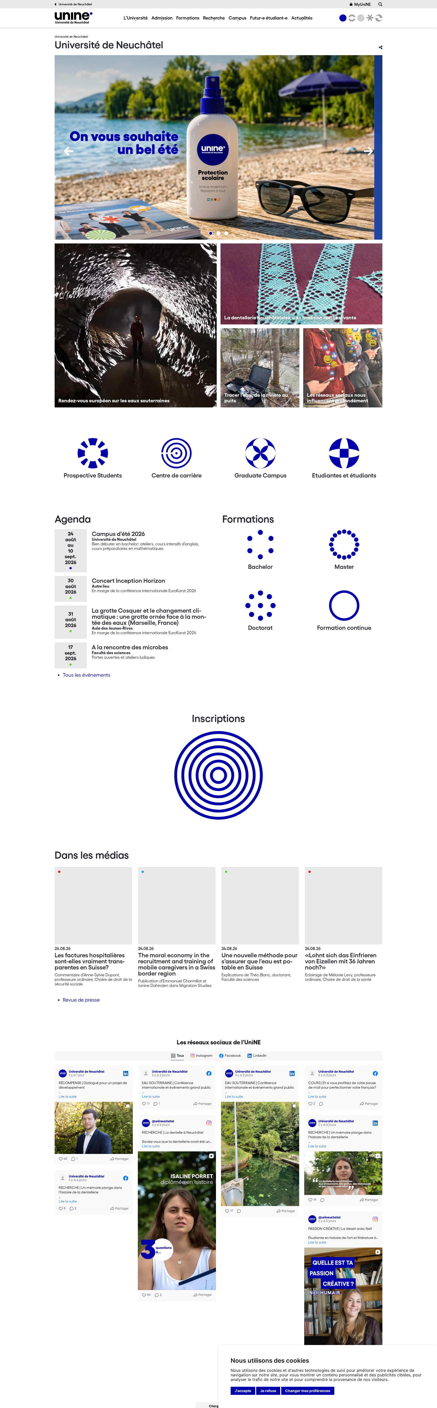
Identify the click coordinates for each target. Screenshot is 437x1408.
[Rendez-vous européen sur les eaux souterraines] (136, 325)
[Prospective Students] (92, 455)
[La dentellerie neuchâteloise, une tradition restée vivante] (302, 283)
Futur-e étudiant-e (269, 17)
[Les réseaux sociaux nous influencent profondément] (342, 367)
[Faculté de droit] (369, 18)
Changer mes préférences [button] (307, 1391)
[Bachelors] (260, 546)
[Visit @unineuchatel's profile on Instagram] (146, 1123)
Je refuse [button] (268, 1391)
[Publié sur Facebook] (209, 1073)
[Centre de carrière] (176, 455)
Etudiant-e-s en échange (217, 766)
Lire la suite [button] (68, 1097)
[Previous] (68, 151)
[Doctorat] (260, 607)
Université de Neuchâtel (75, 4)
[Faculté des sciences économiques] (378, 18)
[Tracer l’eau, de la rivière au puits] (260, 367)
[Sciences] (360, 18)
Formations (187, 17)
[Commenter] (237, 1211)
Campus (237, 17)
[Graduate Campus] (260, 455)
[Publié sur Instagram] (209, 1123)
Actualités (301, 17)
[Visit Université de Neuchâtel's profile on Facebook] (146, 1073)
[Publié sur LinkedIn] (126, 1073)
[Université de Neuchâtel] (74, 18)
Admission (161, 17)
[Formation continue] (344, 607)
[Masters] (344, 546)
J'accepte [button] (243, 1391)
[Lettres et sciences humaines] (351, 18)
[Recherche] (380, 4)
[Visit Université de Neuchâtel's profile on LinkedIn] (63, 1073)
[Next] (368, 151)
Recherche (214, 17)
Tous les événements (86, 675)
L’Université (136, 17)
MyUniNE (362, 4)
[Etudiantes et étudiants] (344, 455)
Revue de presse (81, 1000)
